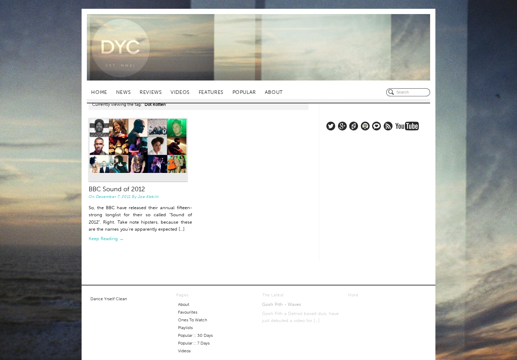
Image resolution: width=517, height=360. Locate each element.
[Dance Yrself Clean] (258, 47)
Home (99, 92)
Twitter (330, 126)
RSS (388, 126)
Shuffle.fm (353, 126)
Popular (244, 92)
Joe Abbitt (148, 196)
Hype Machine (376, 126)
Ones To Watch (192, 319)
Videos (180, 92)
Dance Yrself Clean (108, 298)
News (123, 92)
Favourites (187, 312)
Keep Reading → (106, 238)
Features (211, 92)
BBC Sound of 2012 (117, 189)
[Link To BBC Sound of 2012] (140, 149)
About (274, 92)
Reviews (151, 92)
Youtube (407, 126)
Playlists (185, 327)
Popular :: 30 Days (195, 335)
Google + (342, 126)
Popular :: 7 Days (194, 343)
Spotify (365, 126)
